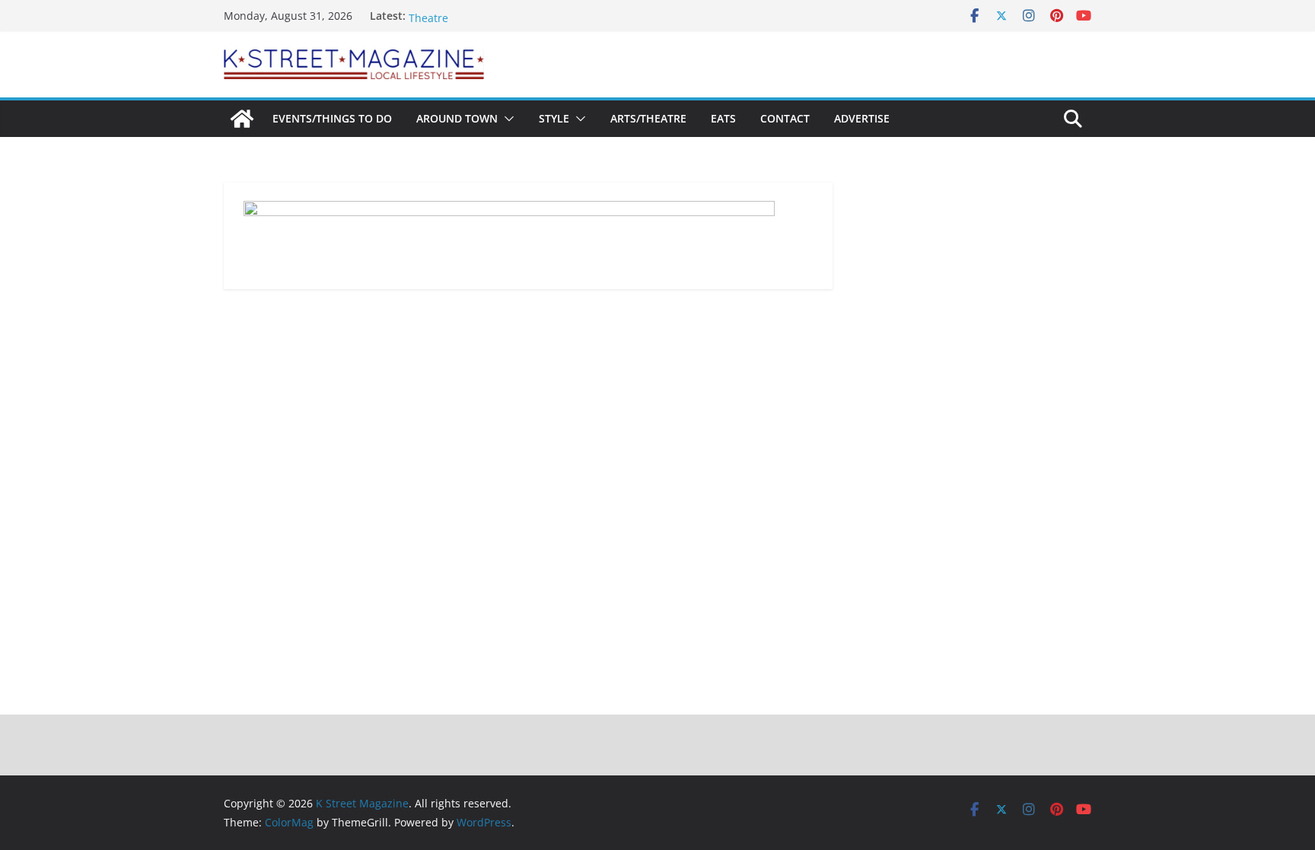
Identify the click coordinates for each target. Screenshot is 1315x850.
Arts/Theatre (648, 118)
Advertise (862, 118)
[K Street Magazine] (242, 118)
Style (554, 118)
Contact (785, 118)
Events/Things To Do (332, 118)
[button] (506, 118)
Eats (723, 118)
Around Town (457, 118)
